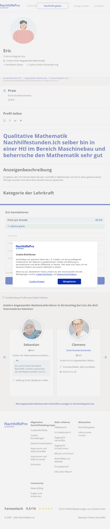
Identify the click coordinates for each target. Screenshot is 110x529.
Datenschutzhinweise (66, 274)
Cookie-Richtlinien (44, 274)
